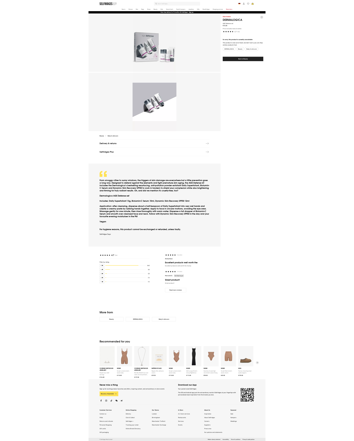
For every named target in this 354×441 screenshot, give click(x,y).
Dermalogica (118, 185)
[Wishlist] (248, 4)
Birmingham (156, 417)
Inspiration (207, 414)
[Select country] (239, 4)
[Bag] (252, 4)
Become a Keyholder (107, 394)
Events (180, 425)
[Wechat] (116, 401)
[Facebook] (101, 401)
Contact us (103, 414)
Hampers (233, 417)
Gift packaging (104, 432)
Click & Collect (130, 417)
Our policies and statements (213, 432)
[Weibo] (121, 401)
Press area (207, 428)
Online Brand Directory (133, 428)
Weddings (233, 421)
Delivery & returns (108, 143)
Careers (206, 421)
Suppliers (207, 425)
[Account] (244, 4)
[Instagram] (106, 401)
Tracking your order (132, 425)
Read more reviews (175, 290)
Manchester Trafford (158, 421)
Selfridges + (129, 421)
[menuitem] (123, 9)
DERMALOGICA (232, 20)
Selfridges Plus (107, 152)
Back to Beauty (243, 59)
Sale (231, 414)
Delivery (128, 414)
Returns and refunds (106, 421)
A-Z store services (184, 414)
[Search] (156, 4)
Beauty (102, 136)
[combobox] (178, 4)
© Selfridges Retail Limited (106, 439)
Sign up (191, 12)
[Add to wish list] (261, 17)
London (154, 414)
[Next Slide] (257, 362)
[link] (107, 374)
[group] (177, 362)
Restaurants (182, 417)
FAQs (101, 417)
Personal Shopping (106, 425)
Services (181, 421)
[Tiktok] (111, 401)
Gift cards (103, 428)
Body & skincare (113, 136)
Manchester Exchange (159, 425)
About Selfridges (209, 417)
